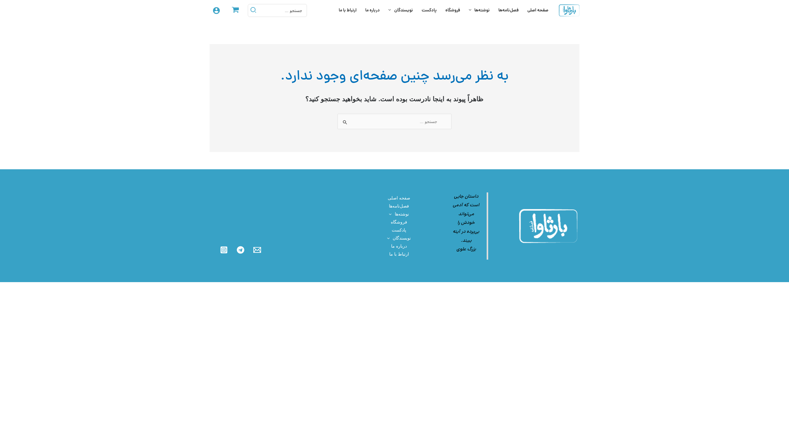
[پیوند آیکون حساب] (216, 10)
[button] (471, 10)
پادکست (429, 10)
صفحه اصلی (537, 10)
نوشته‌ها (482, 10)
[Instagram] (223, 249)
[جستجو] (253, 10)
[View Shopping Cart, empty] (235, 10)
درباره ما (372, 10)
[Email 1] (257, 249)
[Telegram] (240, 249)
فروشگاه (452, 10)
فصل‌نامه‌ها (508, 10)
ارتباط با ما (348, 10)
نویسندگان (403, 10)
